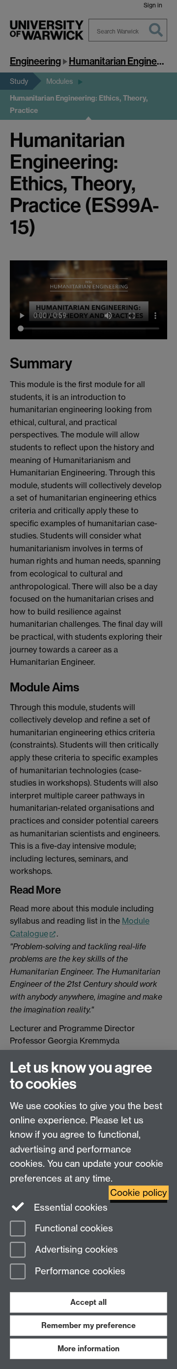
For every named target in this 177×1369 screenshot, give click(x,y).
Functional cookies (72, 1228)
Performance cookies (78, 1271)
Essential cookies (69, 1207)
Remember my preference (88, 1325)
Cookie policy (138, 1192)
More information (88, 1348)
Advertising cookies (75, 1250)
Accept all (88, 1302)
